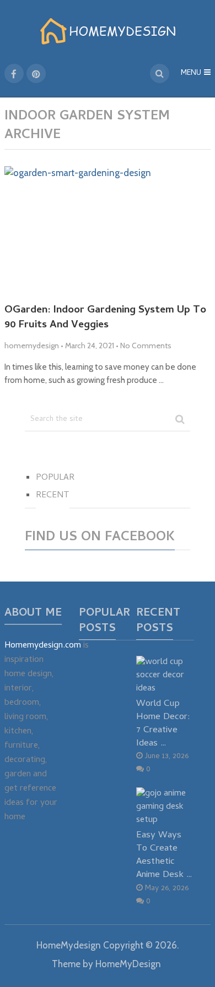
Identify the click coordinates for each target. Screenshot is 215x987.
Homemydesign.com (42, 646)
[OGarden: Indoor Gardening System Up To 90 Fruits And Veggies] (107, 230)
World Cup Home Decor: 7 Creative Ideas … (163, 723)
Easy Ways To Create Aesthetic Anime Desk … (164, 855)
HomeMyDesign (128, 963)
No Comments (145, 345)
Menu (191, 73)
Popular (55, 478)
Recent (52, 496)
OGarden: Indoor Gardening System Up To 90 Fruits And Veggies (105, 318)
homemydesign (31, 345)
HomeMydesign (68, 945)
